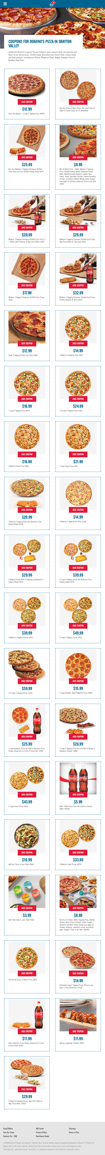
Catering (72, 1128)
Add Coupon (26, 101)
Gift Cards (40, 1128)
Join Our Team (8, 1132)
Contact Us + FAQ (10, 1136)
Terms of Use (74, 1132)
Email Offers (8, 1128)
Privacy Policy (41, 1132)
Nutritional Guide (42, 1136)
